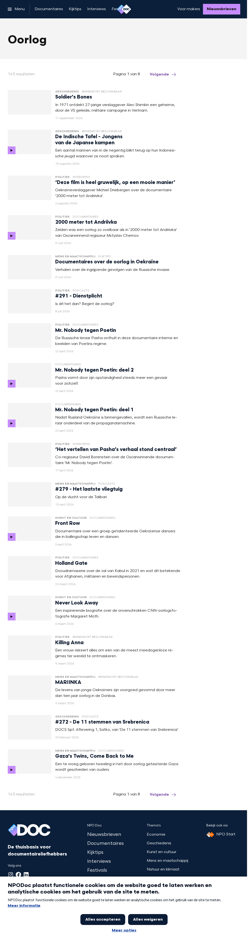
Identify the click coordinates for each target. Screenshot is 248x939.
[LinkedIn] (26, 875)
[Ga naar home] (124, 9)
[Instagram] (11, 875)
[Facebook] (18, 875)
